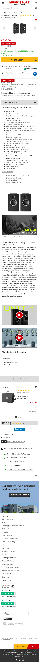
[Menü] (15, 585)
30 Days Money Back (9, 529)
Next (35, 28)
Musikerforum (7, 651)
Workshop (5, 548)
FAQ (3, 522)
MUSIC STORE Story (8, 542)
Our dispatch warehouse (10, 567)
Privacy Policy (31, 651)
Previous (4, 28)
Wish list (7, 438)
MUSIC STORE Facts (8, 519)
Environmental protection (10, 570)
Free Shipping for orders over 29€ (13, 526)
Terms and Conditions (26, 652)
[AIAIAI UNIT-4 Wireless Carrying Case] (8, 397)
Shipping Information (9, 558)
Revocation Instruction (13, 652)
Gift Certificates (7, 574)
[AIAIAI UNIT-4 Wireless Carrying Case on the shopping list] (36, 387)
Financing (5, 532)
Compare (32, 412)
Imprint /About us (22, 651)
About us (5, 516)
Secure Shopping (7, 564)
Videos (4, 554)
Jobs (3, 545)
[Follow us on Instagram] (19, 660)
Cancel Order (6, 580)
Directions (5, 577)
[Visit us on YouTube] (23, 660)
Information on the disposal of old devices (18, 449)
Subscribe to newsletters (18, 495)
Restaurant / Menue (8, 551)
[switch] (13, 586)
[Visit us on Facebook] (16, 660)
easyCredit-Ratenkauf (9, 535)
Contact (14, 651)
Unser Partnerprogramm (10, 538)
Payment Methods (8, 561)
